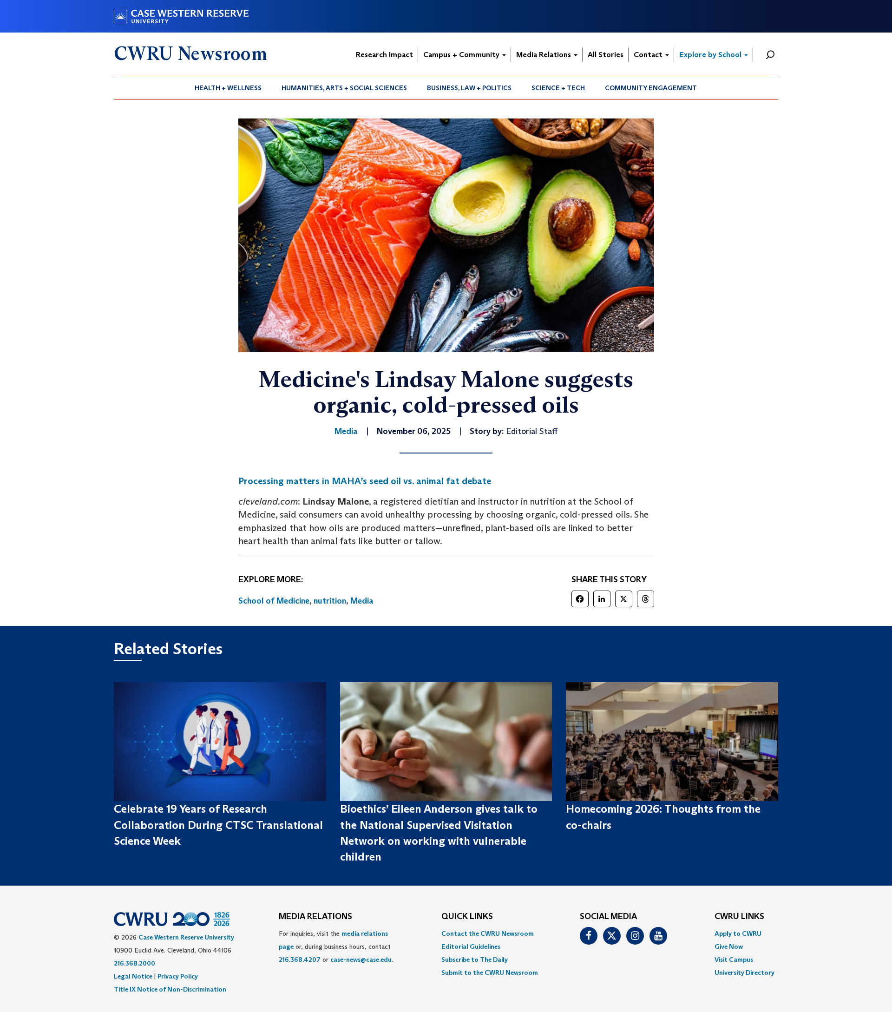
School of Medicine (273, 601)
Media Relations (544, 54)
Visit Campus (734, 959)
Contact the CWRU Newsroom (487, 933)
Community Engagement (651, 88)
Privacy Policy (177, 976)
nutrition (330, 601)
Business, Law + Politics (469, 88)
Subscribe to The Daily (474, 959)
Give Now (729, 946)
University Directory (744, 972)
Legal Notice (133, 976)
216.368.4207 (300, 959)
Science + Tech (558, 88)
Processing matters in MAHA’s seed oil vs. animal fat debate (364, 480)
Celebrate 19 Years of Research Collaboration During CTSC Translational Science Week (218, 825)
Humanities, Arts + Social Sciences (344, 88)
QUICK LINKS (467, 916)
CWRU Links (739, 916)
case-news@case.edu (361, 959)
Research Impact (384, 54)
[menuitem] (228, 87)
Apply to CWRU (738, 933)
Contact (649, 54)
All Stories (605, 54)
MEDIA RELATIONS (315, 916)
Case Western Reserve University (186, 937)
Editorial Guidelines (470, 946)
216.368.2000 (134, 963)
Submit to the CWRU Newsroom (489, 972)
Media (362, 601)
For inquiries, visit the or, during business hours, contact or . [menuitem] (336, 946)
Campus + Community (462, 54)
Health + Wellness (228, 88)
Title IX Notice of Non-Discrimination (170, 989)
